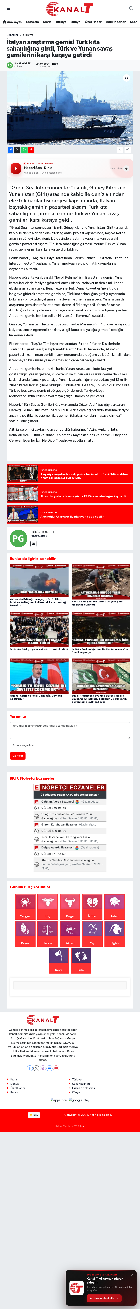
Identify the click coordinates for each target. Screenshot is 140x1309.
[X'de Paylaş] (17, 150)
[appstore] (59, 1100)
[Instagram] (43, 1068)
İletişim (14, 1092)
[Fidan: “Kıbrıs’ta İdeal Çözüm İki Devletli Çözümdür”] (39, 676)
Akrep (70, 943)
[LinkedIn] (49, 1068)
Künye (76, 1092)
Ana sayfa (14, 22)
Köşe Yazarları (81, 1083)
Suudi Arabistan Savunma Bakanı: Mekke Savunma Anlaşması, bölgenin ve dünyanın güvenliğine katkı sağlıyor (99, 699)
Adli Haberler (116, 22)
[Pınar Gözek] (18, 538)
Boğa (70, 916)
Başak (25, 943)
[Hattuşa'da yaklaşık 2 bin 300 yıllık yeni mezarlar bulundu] (101, 581)
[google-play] (79, 1100)
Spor (133, 22)
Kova (58, 970)
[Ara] (131, 8)
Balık (81, 970)
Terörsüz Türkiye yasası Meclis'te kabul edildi (39, 649)
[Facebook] (30, 1068)
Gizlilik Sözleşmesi (83, 1088)
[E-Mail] (33, 544)
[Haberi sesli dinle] (16, 168)
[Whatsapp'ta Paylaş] (24, 150)
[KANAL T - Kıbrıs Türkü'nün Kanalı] (69, 9)
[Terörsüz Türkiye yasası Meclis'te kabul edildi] (39, 629)
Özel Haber (93, 22)
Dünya (75, 22)
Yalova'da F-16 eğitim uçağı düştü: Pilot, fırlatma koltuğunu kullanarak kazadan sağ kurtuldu (38, 602)
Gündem (32, 22)
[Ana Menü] (8, 8)
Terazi (47, 943)
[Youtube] (56, 1068)
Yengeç (25, 916)
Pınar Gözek (38, 535)
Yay (92, 943)
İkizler (92, 916)
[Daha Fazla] (31, 150)
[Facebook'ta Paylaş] (10, 150)
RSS (35, 1115)
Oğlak (114, 943)
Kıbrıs (47, 22)
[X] (36, 1068)
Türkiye (61, 22)
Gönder (17, 755)
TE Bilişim (79, 1126)
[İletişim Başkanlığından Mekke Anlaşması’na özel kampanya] (101, 629)
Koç (47, 916)
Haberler (12, 35)
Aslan (114, 916)
